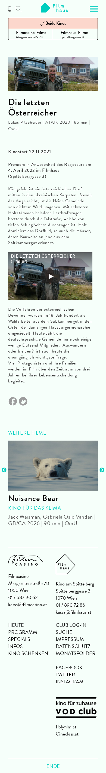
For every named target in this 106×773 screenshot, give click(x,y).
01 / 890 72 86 (70, 605)
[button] (94, 9)
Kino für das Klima (34, 508)
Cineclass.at (67, 733)
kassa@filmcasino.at (27, 604)
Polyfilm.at (66, 726)
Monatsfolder (75, 653)
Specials (19, 639)
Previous (4, 470)
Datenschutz (73, 646)
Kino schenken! (28, 653)
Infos (15, 646)
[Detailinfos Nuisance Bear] (53, 466)
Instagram (69, 681)
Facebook (69, 667)
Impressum (70, 639)
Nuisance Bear (33, 498)
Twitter (65, 674)
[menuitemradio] (30, 34)
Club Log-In (71, 625)
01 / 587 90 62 (23, 597)
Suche (64, 632)
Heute (16, 625)
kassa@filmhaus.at (73, 612)
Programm (22, 632)
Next (102, 470)
